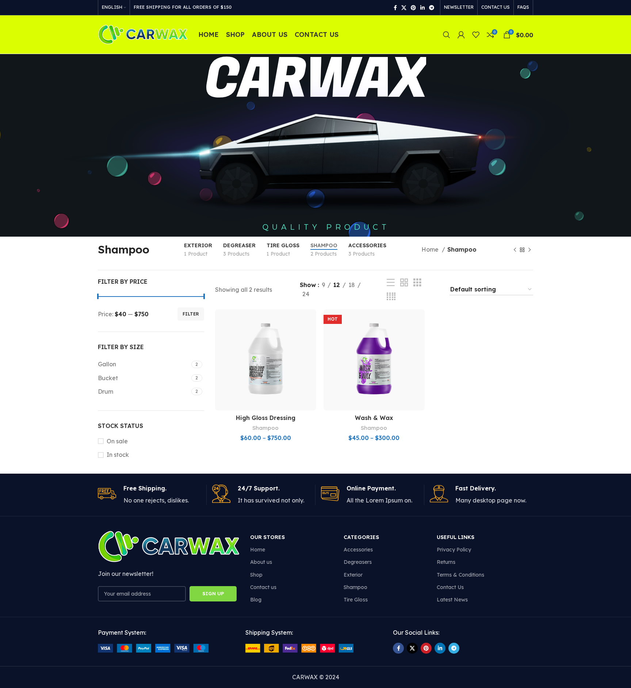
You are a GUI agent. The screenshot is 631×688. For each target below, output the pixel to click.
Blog (255, 599)
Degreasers (358, 562)
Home (430, 249)
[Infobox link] (149, 495)
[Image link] (153, 647)
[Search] (446, 34)
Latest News (452, 599)
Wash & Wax (374, 417)
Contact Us (450, 587)
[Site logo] (142, 34)
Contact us (263, 587)
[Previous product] (515, 249)
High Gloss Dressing (265, 417)
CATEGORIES (361, 537)
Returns (446, 562)
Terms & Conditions (460, 575)
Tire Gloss (356, 599)
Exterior (353, 575)
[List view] (391, 283)
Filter (191, 314)
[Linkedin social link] (422, 7)
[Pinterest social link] (413, 7)
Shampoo (265, 427)
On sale (117, 441)
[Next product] (529, 249)
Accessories (358, 549)
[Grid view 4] (391, 296)
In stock (118, 454)
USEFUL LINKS (455, 537)
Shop (256, 575)
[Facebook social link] (395, 7)
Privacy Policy (454, 549)
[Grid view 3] (417, 283)
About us (261, 562)
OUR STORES (267, 537)
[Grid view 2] (404, 283)
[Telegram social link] (431, 7)
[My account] (461, 34)
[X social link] (404, 7)
